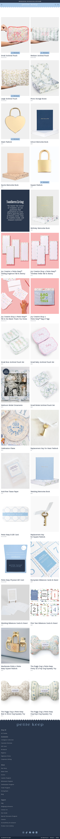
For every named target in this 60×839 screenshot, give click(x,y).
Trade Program (5, 788)
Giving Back (4, 791)
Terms (57, 837)
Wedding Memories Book (40, 492)
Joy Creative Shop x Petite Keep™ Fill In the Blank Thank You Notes (14, 318)
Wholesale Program (7, 781)
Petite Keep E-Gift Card (10, 535)
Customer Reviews (6, 743)
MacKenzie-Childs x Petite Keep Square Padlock (11, 668)
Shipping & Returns (7, 806)
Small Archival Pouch (9, 56)
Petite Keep (8, 837)
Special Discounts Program (9, 816)
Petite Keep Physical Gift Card (12, 580)
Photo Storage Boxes (38, 99)
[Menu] (1, 4)
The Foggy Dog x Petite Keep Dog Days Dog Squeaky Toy (42, 713)
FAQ (2, 803)
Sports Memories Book (10, 185)
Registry (3, 753)
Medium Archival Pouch (40, 56)
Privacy (52, 837)
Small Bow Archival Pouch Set (12, 362)
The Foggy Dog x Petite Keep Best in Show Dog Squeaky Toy (13, 713)
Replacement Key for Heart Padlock (44, 449)
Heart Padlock (6, 142)
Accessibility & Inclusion (8, 822)
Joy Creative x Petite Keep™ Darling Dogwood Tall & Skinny (13, 273)
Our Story (4, 768)
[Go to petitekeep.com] (29, 5)
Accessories (4, 736)
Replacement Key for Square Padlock (38, 536)
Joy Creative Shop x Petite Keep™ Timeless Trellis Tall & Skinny (43, 273)
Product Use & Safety (7, 826)
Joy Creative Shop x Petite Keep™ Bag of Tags (40, 318)
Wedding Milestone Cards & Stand (14, 623)
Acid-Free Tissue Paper (9, 492)
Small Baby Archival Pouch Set (42, 362)
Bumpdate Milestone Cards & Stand (44, 580)
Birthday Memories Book (40, 228)
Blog (2, 794)
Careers (3, 819)
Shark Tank (4, 771)
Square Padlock (36, 185)
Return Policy (45, 837)
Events (3, 775)
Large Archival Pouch (9, 99)
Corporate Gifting (6, 759)
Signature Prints (6, 756)
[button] (55, 5)
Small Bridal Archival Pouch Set (43, 405)
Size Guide (4, 813)
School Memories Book (39, 142)
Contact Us (4, 809)
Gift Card (4, 746)
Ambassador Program (7, 784)
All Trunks (4, 733)
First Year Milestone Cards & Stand (44, 623)
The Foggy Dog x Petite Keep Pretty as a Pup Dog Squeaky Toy (43, 668)
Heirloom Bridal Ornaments (11, 405)
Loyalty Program (6, 778)
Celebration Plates (8, 449)
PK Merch (4, 749)
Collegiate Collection (7, 740)
